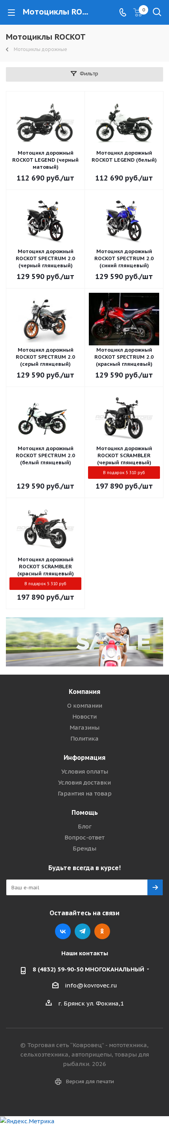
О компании (84, 705)
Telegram (82, 931)
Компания (84, 691)
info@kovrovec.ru (91, 985)
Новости (84, 716)
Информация (84, 757)
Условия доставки (84, 782)
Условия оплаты (84, 771)
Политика (84, 738)
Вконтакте (63, 931)
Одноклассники (102, 931)
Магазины (84, 727)
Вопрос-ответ (84, 837)
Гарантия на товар (85, 793)
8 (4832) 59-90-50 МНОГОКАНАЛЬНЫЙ (88, 969)
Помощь (85, 812)
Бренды (84, 848)
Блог (85, 826)
